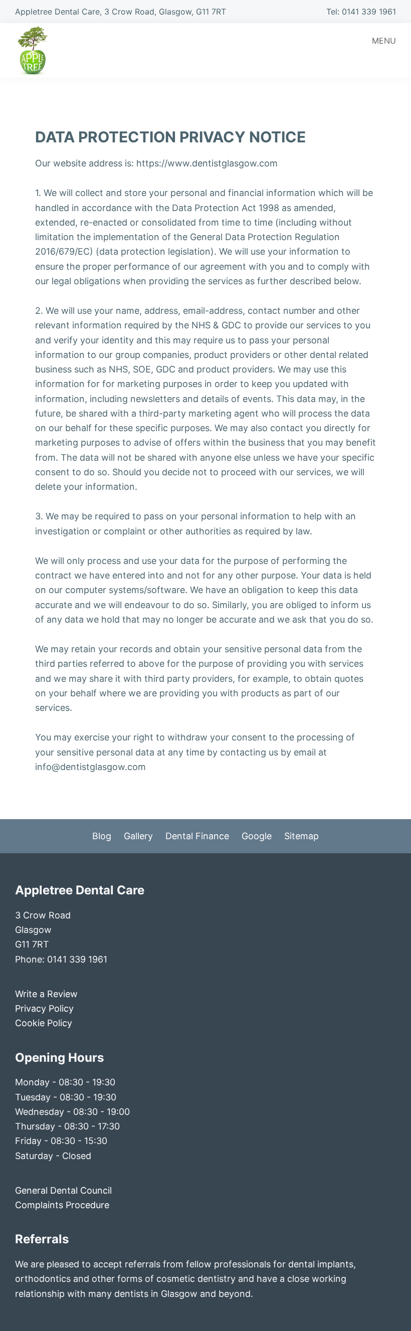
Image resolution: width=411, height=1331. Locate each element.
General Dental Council (63, 1190)
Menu (384, 41)
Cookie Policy (43, 1023)
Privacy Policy (44, 1008)
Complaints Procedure (62, 1205)
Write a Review (46, 994)
